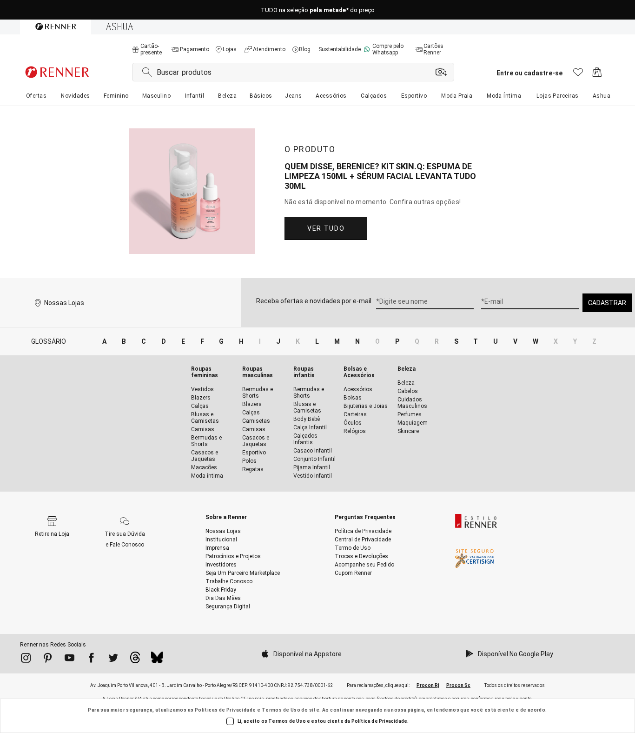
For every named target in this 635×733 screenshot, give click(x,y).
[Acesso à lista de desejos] (578, 74)
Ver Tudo (325, 228)
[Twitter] (113, 659)
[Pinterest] (47, 659)
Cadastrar (607, 303)
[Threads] (135, 660)
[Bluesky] (157, 660)
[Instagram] (26, 659)
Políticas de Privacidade (225, 710)
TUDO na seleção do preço (318, 10)
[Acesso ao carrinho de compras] (597, 74)
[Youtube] (69, 659)
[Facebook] (91, 659)
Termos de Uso (281, 710)
